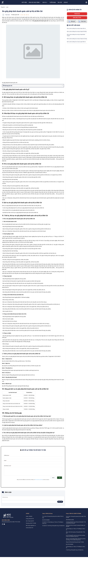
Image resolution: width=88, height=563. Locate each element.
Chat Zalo (83, 21)
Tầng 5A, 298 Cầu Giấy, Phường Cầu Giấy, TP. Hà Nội (75, 542)
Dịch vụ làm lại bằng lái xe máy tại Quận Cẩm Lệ (76, 28)
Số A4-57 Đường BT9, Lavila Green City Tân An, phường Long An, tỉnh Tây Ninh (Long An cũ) (75, 536)
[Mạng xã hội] (2, 524)
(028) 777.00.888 (33, 523)
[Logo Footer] (8, 516)
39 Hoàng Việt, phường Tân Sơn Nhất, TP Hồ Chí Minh (11, 521)
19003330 (77, 14)
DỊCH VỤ (45, 2)
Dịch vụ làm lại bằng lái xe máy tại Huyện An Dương (77, 38)
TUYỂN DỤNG (53, 2)
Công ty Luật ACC (31, 520)
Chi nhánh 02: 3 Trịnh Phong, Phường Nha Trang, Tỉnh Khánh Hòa (53, 525)
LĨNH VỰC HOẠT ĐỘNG (34, 2)
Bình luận (60, 501)
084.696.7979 (77, 17)
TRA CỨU (60, 2)
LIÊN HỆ (66, 2)
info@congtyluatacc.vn (32, 525)
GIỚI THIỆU (24, 2)
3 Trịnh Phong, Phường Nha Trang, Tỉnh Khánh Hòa (74, 549)
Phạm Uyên (7, 14)
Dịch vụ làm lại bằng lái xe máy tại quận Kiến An (76, 41)
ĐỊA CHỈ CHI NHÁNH (46, 519)
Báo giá (73, 21)
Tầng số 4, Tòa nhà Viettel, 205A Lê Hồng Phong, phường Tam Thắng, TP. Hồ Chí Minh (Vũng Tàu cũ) (75, 539)
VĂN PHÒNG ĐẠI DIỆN (70, 519)
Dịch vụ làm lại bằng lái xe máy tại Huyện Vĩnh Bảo (77, 31)
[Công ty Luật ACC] (2, 2)
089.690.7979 (30, 527)
